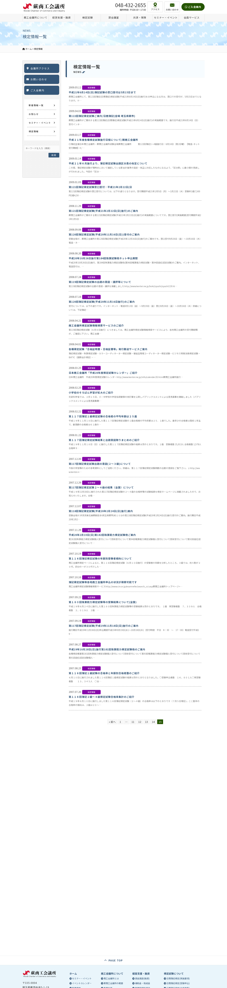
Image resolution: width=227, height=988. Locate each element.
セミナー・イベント (40, 122)
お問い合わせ (38, 79)
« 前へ (112, 722)
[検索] (53, 147)
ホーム (73, 973)
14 (153, 722)
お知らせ (34, 114)
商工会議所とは (111, 978)
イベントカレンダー (82, 983)
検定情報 (34, 131)
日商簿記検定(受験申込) (178, 983)
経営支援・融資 (141, 973)
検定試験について (174, 973)
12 (139, 722)
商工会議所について (112, 973)
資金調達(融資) (142, 978)
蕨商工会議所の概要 (113, 983)
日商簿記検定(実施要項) (178, 978)
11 (133, 722)
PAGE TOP (116, 960)
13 (146, 722)
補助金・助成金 (142, 983)
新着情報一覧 (36, 105)
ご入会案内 (194, 7)
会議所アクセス (40, 68)
